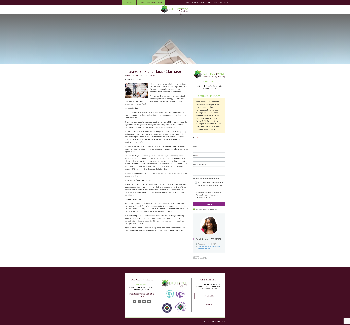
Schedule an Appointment (151, 2)
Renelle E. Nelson (134, 75)
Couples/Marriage (149, 75)
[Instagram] (139, 301)
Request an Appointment (208, 296)
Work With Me (202, 10)
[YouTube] (149, 301)
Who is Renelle (149, 10)
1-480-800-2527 (223, 3)
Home (124, 10)
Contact (129, 2)
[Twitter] (144, 301)
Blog (224, 10)
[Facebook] (134, 301)
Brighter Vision (219, 321)
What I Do (134, 10)
